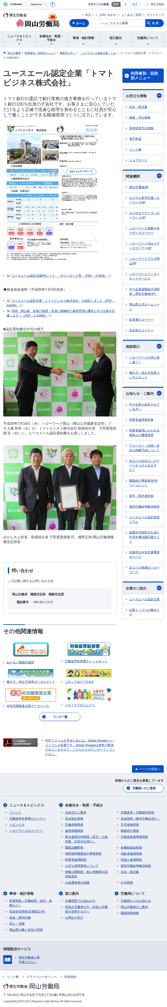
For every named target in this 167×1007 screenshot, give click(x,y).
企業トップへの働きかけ (144, 612)
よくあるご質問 (131, 14)
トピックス (17, 824)
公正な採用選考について (82, 866)
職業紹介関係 (130, 830)
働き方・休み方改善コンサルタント (144, 375)
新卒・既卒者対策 (141, 496)
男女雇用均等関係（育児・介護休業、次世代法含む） (86, 839)
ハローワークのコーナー (26, 830)
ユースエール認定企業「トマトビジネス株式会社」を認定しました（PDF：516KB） (61, 303)
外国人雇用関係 (131, 859)
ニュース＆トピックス (26, 805)
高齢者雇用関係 (131, 853)
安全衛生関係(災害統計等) (27, 911)
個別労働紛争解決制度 (144, 506)
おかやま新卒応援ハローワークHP (144, 200)
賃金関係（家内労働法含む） (140, 818)
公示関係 (127, 882)
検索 (155, 23)
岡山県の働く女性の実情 (26, 929)
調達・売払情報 (139, 117)
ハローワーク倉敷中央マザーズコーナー (144, 231)
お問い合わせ (107, 14)
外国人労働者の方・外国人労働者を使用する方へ (86, 909)
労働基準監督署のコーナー (27, 818)
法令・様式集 (138, 107)
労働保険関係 (74, 824)
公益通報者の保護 (77, 882)
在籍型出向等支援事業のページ (144, 554)
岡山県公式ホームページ (144, 307)
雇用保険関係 (74, 830)
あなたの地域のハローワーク (144, 570)
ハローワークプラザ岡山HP (144, 261)
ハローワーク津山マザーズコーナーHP (144, 246)
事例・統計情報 (21, 893)
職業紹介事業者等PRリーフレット (143, 483)
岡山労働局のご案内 (134, 907)
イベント (15, 812)
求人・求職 (17, 923)
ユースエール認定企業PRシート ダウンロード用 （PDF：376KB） (59, 275)
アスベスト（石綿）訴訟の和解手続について (144, 448)
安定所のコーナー (141, 330)
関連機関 (133, 176)
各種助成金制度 (131, 847)
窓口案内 (72, 893)
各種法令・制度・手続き (84, 805)
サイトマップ (155, 14)
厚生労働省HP (139, 187)
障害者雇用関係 (75, 859)
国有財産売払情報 (141, 128)
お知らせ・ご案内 (140, 393)
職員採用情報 (130, 913)
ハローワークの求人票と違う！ (144, 360)
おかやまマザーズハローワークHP (144, 215)
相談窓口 (133, 346)
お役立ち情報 (136, 96)
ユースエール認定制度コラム (144, 519)
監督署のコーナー (141, 319)
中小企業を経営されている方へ (144, 407)
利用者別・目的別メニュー (144, 75)
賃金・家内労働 (20, 917)
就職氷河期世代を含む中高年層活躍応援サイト (144, 537)
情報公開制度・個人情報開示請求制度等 (86, 874)
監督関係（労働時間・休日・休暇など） (30, 903)
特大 (135, 4)
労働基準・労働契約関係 (137, 812)
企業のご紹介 (136, 588)
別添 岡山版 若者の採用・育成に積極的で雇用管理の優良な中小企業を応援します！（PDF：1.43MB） (61, 313)
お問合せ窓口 (74, 917)
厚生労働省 (157, 4)
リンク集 (135, 149)
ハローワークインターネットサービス (144, 276)
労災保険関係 (130, 824)
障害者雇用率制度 (141, 419)
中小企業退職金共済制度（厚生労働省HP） (144, 291)
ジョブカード (138, 160)
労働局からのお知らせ (136, 901)
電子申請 (135, 139)
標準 (116, 4)
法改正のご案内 (75, 812)
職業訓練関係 (74, 847)
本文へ (89, 14)
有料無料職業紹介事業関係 (83, 853)
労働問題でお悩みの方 (80, 901)
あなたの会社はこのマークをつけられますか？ (144, 465)
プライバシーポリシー (41, 976)
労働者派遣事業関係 (134, 837)
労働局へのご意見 (144, 788)
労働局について (133, 893)
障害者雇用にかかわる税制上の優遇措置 (144, 433)
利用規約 (70, 976)
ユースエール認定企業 (144, 599)
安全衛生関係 (74, 818)
